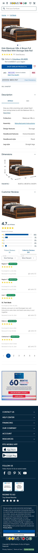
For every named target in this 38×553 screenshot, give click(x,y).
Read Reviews (20, 54)
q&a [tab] (27, 101)
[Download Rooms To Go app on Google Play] (9, 455)
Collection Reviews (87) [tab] (28, 251)
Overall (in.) (5, 184)
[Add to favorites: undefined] (34, 66)
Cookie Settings (29, 549)
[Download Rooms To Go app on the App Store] (9, 449)
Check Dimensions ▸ (30, 80)
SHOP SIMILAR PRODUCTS (17, 66)
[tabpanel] (19, 126)
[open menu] (4, 3)
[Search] (3, 8)
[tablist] (19, 101)
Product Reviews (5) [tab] (9, 251)
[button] (19, 234)
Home (4, 15)
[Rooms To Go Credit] (19, 383)
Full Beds (13, 15)
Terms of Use (18, 549)
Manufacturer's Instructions (25, 123)
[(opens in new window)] (4, 473)
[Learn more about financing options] (19, 397)
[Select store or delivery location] (7, 3)
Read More (6, 113)
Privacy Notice (7, 549)
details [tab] (10, 101)
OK (19, 531)
